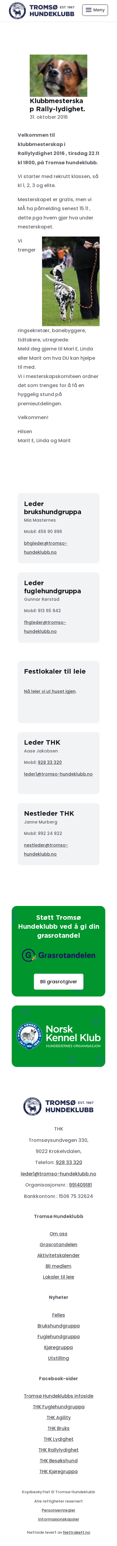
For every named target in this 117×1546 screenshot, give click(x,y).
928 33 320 (50, 762)
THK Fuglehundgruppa (59, 1407)
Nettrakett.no (76, 1532)
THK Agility (58, 1417)
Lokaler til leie (58, 1277)
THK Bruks (58, 1428)
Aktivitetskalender (58, 1255)
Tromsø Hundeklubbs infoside (58, 1396)
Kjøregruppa (58, 1347)
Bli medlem (58, 1266)
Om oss (59, 1234)
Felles (58, 1315)
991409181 (80, 1184)
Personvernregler (58, 1510)
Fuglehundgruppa (59, 1336)
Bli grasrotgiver (58, 981)
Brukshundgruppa (59, 1326)
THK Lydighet (59, 1439)
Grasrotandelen (58, 1244)
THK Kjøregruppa (58, 1471)
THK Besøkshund (59, 1461)
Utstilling (58, 1358)
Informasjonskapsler (58, 1519)
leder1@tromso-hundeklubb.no (58, 774)
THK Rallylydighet (58, 1450)
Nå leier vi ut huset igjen (50, 691)
